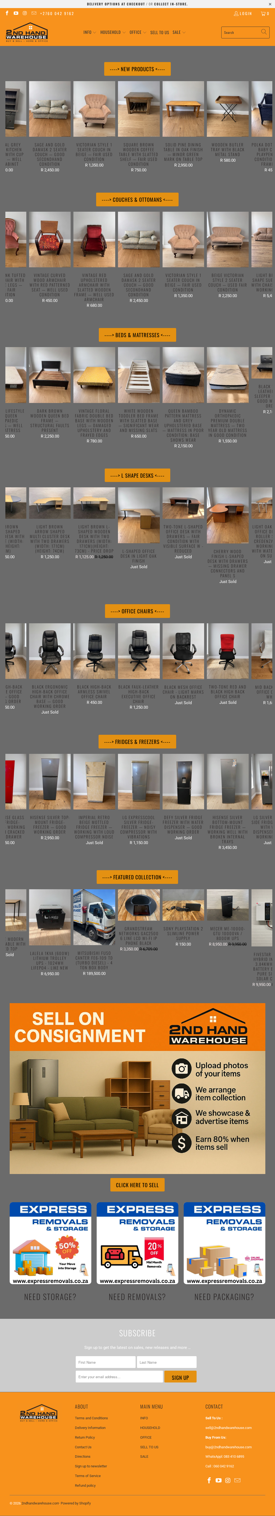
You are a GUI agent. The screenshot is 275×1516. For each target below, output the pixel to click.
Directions (83, 1456)
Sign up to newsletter (91, 1466)
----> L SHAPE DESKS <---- (137, 475)
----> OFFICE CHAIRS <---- (137, 611)
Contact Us (83, 1447)
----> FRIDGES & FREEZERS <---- (137, 741)
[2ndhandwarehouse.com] (26, 32)
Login (246, 13)
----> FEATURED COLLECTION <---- (137, 877)
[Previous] (12, 126)
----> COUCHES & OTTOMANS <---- (137, 199)
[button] (90, 32)
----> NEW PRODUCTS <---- (137, 69)
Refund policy (85, 1485)
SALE (144, 1456)
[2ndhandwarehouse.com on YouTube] (16, 13)
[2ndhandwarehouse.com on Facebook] (6, 13)
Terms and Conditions (91, 1418)
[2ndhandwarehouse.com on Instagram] (24, 13)
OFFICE (145, 1437)
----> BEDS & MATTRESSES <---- (137, 335)
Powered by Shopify (76, 1503)
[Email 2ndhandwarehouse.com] (34, 13)
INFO (144, 1418)
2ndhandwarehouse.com (40, 1503)
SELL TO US (149, 1447)
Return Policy (85, 1437)
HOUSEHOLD (150, 1428)
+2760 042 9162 (57, 13)
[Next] (266, 126)
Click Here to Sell (137, 1185)
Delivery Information (90, 1428)
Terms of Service (88, 1476)
